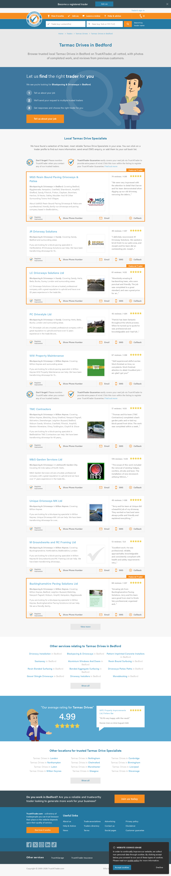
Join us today (129, 799)
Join (104, 3)
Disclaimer (130, 825)
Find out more (111, 166)
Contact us (110, 825)
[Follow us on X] (35, 844)
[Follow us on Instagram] (41, 844)
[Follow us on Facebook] (29, 844)
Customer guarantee (135, 830)
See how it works (43, 829)
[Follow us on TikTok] (54, 844)
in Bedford (45, 653)
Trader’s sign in (138, 10)
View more (86, 626)
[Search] (128, 24)
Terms (86, 830)
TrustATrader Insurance (82, 857)
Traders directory (91, 825)
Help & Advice (69, 825)
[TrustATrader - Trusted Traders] (34, 15)
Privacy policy (132, 821)
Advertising (110, 821)
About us (67, 821)
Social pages (110, 830)
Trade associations (92, 821)
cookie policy (133, 860)
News (65, 830)
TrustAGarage (57, 857)
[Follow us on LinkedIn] (47, 844)
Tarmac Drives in (45, 758)
